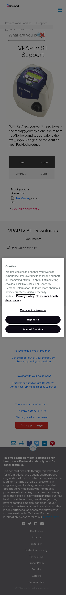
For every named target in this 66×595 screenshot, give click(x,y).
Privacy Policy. (25, 296)
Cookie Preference (33, 310)
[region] (33, 297)
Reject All (33, 319)
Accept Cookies (33, 329)
